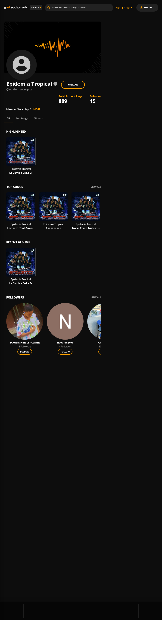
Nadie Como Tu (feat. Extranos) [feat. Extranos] (86, 228)
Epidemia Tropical (21, 169)
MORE (36, 109)
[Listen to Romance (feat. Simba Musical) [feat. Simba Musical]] (20, 206)
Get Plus (36, 7)
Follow (73, 84)
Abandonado (53, 228)
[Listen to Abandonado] (53, 206)
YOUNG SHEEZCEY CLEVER (25, 342)
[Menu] (5, 8)
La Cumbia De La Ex (20, 173)
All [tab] (8, 118)
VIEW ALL (96, 187)
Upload (149, 7)
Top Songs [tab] (22, 118)
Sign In (128, 7)
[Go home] (16, 7)
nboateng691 (65, 342)
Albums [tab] (38, 118)
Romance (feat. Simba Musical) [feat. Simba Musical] (20, 228)
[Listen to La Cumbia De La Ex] (20, 151)
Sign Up (120, 7)
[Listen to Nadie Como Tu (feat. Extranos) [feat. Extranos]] (86, 206)
